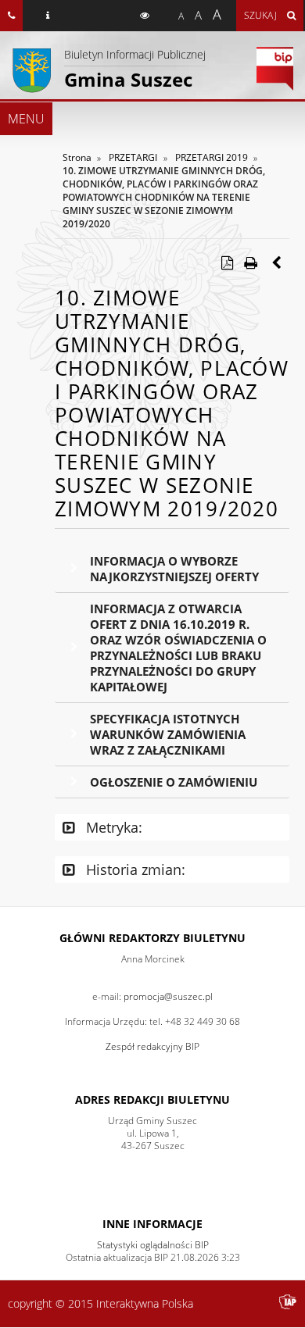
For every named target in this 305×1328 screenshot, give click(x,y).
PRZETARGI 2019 (211, 157)
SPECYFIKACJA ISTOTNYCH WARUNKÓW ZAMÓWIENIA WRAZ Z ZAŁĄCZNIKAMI (168, 734)
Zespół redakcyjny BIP (152, 1046)
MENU (26, 118)
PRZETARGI (133, 157)
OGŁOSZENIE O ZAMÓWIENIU (173, 782)
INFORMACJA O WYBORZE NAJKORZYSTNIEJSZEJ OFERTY (174, 568)
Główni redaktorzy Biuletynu (152, 937)
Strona (77, 157)
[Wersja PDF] (227, 262)
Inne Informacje (152, 1223)
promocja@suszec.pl (168, 996)
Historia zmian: (133, 869)
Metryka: (112, 827)
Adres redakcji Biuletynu (152, 1099)
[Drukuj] (250, 262)
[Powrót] (277, 262)
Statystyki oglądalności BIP (153, 1244)
